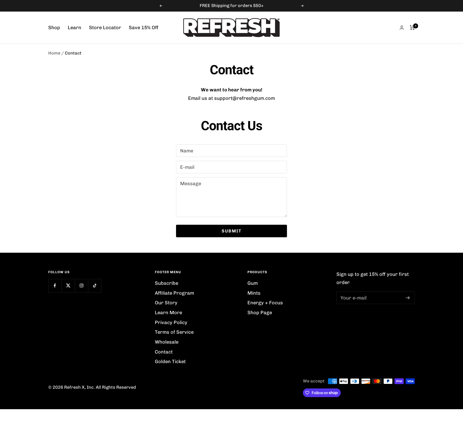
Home (54, 53)
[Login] (402, 28)
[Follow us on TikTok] (94, 285)
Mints (253, 293)
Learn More (168, 312)
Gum (252, 283)
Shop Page (259, 312)
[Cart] (412, 27)
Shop (54, 27)
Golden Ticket (170, 361)
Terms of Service (174, 332)
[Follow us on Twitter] (68, 285)
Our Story (166, 303)
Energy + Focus (265, 303)
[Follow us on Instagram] (81, 285)
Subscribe (166, 283)
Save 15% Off (143, 27)
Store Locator (105, 27)
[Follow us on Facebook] (54, 285)
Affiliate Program (174, 293)
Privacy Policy (171, 322)
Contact (164, 352)
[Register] (408, 297)
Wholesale (166, 342)
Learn (74, 27)
